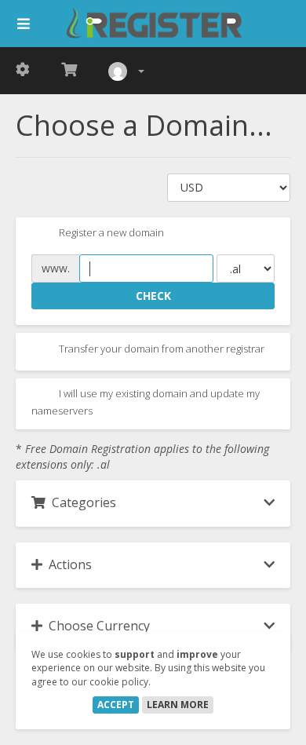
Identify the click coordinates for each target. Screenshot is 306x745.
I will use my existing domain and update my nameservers (145, 402)
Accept (115, 704)
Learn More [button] (178, 704)
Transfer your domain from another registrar (160, 348)
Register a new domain (110, 233)
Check (153, 295)
